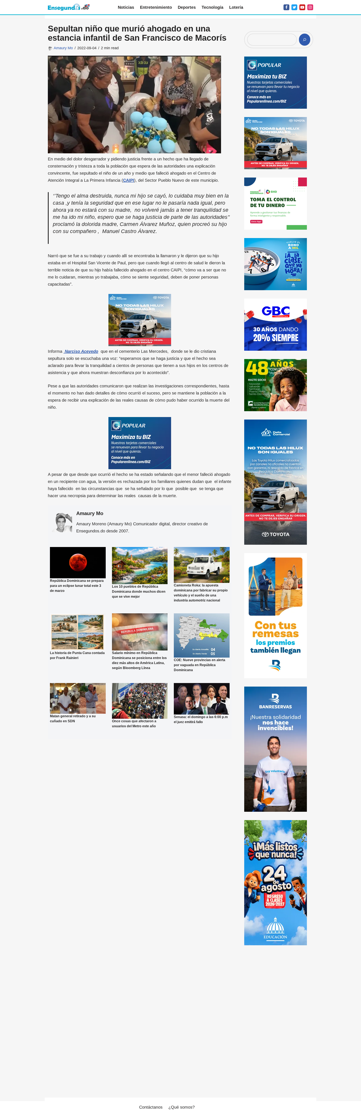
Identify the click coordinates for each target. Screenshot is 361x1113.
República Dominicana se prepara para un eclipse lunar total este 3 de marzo (77, 585)
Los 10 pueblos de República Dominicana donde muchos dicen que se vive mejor (138, 591)
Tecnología (212, 7)
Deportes (187, 7)
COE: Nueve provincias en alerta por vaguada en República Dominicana (199, 665)
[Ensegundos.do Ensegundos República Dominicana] (69, 7)
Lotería (236, 7)
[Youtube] (302, 7)
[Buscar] (304, 40)
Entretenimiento (156, 7)
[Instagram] (310, 7)
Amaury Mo (63, 48)
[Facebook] (286, 7)
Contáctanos (151, 1107)
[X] (294, 7)
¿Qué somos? (181, 1107)
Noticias (126, 7)
